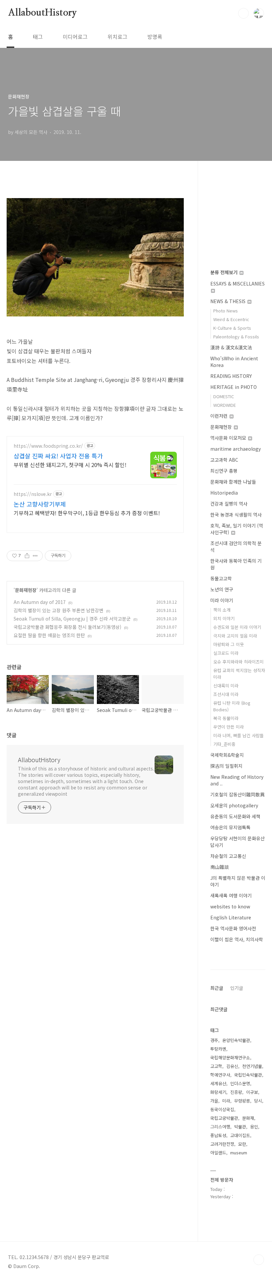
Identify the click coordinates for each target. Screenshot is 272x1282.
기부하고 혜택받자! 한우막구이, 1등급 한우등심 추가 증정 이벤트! (87, 513)
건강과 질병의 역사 (228, 503)
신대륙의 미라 (225, 685)
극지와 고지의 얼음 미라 (235, 636)
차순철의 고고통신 (228, 856)
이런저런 (219, 415)
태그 (38, 37)
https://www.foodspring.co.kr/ (48, 446)
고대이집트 (240, 1135)
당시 (258, 1101)
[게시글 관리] (35, 556)
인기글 (236, 988)
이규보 (252, 1092)
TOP (258, 1259)
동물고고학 (221, 578)
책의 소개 (222, 610)
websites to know (230, 906)
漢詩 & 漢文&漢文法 (231, 347)
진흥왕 (236, 1092)
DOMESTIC (223, 396)
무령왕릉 (242, 1101)
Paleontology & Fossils (236, 336)
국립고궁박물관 (224, 1118)
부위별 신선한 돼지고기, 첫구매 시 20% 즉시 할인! (70, 464)
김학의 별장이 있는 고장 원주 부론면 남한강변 (58, 610)
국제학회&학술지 (227, 755)
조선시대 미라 (225, 694)
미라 (226, 1101)
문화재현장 (25, 590)
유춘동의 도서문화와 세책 (235, 816)
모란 (242, 1144)
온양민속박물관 (236, 1040)
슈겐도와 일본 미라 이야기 (237, 627)
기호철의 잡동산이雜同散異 (237, 794)
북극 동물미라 (225, 718)
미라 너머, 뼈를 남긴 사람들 (238, 735)
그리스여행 (220, 1126)
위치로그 (117, 37)
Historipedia (224, 492)
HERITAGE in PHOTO (233, 387)
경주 (214, 1040)
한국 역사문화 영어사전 (233, 928)
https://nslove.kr (33, 494)
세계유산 (218, 1083)
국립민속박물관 (248, 1075)
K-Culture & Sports (232, 328)
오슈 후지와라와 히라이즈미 (238, 661)
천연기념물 (252, 1066)
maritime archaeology (235, 448)
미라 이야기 (221, 600)
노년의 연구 (221, 589)
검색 (243, 13)
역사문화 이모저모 (228, 437)
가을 (214, 1101)
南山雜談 (219, 867)
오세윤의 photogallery (234, 805)
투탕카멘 (218, 1049)
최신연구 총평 (224, 470)
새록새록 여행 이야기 (231, 895)
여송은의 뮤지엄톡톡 (230, 827)
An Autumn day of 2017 (40, 602)
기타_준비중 (224, 744)
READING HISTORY (231, 376)
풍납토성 (218, 1135)
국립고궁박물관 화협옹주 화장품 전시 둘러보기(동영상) (67, 627)
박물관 (240, 1126)
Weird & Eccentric (231, 319)
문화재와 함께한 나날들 (233, 481)
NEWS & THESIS (228, 301)
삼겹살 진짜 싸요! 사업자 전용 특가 (58, 456)
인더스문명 (240, 1083)
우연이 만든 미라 (228, 727)
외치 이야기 (224, 618)
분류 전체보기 (224, 272)
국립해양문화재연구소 (230, 1057)
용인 (254, 1126)
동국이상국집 (222, 1109)
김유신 (232, 1066)
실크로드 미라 (225, 653)
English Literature (230, 917)
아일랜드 (218, 1152)
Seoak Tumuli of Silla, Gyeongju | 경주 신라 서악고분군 (72, 618)
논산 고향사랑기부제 (40, 504)
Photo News (225, 310)
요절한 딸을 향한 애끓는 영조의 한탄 (49, 635)
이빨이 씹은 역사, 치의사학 (236, 939)
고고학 (216, 1066)
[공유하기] (27, 556)
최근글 (216, 988)
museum (238, 1152)
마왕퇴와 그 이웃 (228, 644)
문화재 (248, 1118)
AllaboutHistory (42, 13)
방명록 (154, 37)
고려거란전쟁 (222, 1144)
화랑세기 (218, 1092)
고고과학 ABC (224, 459)
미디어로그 (75, 37)
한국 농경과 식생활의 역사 (236, 514)
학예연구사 (220, 1075)
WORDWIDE (224, 405)
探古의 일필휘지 (226, 765)
